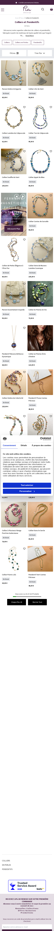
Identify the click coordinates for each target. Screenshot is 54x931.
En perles (6, 865)
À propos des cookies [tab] (41, 445)
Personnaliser (25, 491)
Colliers (6, 860)
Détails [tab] (24, 445)
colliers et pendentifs (32, 18)
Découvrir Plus (13, 228)
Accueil (17, 18)
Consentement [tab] (9, 445)
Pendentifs (7, 869)
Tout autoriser (27, 485)
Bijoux (22, 18)
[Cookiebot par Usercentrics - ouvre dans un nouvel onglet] (40, 438)
